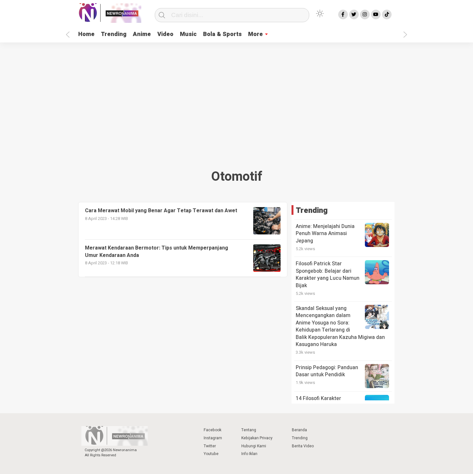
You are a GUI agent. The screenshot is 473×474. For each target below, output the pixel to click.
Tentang (248, 430)
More (255, 34)
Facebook (212, 430)
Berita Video (303, 446)
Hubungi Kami (253, 446)
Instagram (213, 438)
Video (165, 34)
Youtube (211, 454)
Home (86, 34)
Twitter (210, 446)
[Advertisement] (236, 104)
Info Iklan (249, 454)
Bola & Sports (222, 34)
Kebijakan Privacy (257, 438)
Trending (113, 34)
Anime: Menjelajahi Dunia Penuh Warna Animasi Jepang (325, 234)
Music (188, 34)
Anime (142, 34)
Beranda (299, 430)
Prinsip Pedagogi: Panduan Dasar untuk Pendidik (327, 371)
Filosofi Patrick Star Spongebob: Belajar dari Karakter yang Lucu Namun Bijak (327, 274)
